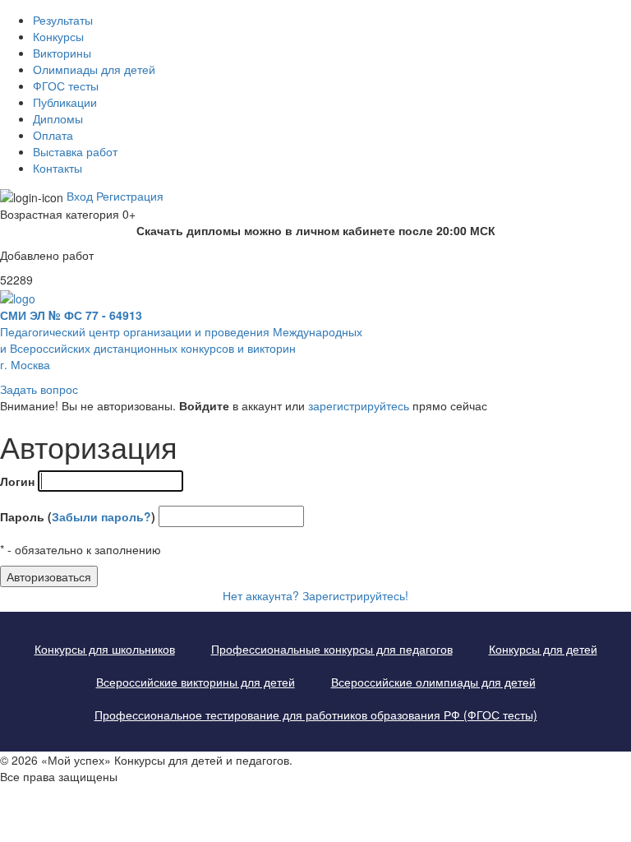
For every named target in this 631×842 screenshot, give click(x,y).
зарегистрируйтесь (358, 405)
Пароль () (77, 516)
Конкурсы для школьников (105, 649)
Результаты (63, 20)
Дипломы (58, 118)
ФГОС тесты (66, 85)
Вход (80, 195)
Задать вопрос (39, 389)
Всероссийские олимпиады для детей (433, 681)
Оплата (53, 135)
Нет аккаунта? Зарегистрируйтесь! (315, 595)
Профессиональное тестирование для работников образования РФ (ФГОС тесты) (315, 714)
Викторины (62, 52)
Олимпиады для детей (94, 69)
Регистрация (130, 195)
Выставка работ (75, 151)
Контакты (57, 168)
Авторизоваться (49, 576)
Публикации (65, 102)
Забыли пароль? (101, 516)
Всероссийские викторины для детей (195, 681)
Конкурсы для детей (543, 649)
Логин (17, 481)
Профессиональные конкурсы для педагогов (332, 649)
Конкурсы (58, 36)
